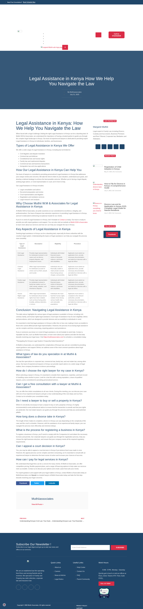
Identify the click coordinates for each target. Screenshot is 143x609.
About (49, 38)
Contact (50, 43)
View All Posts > (37, 504)
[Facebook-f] (98, 146)
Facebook (112, 234)
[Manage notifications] (4, 604)
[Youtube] (37, 587)
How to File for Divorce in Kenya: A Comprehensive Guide (115, 186)
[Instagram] (116, 146)
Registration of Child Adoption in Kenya (112, 168)
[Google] (110, 146)
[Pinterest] (122, 146)
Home (49, 33)
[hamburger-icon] (98, 34)
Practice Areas (53, 36)
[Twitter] (104, 146)
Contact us (63, 220)
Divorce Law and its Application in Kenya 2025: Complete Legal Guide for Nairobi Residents (115, 207)
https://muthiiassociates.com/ (53, 337)
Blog (49, 41)
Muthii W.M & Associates (79, 222)
